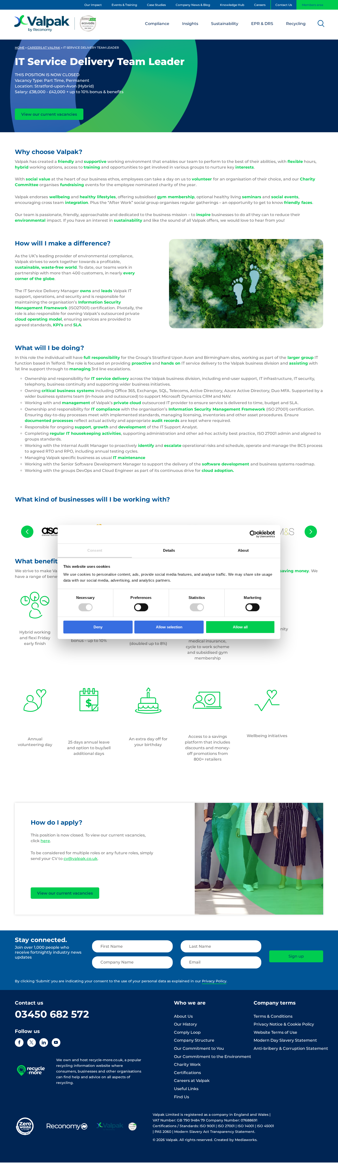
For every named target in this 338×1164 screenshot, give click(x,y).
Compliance (157, 24)
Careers (260, 5)
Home (19, 47)
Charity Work (187, 1064)
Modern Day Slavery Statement (285, 1040)
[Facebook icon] (19, 1042)
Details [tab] (169, 550)
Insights (190, 24)
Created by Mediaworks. (235, 1140)
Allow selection (169, 627)
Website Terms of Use (275, 1032)
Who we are (190, 1003)
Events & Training (124, 5)
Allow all (240, 627)
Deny (98, 627)
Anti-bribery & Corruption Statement (291, 1048)
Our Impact (93, 5)
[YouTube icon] (56, 1042)
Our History (185, 1024)
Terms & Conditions (273, 1016)
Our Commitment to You (199, 1048)
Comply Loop (187, 1032)
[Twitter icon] (31, 1042)
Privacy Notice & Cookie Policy (284, 1024)
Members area (312, 5)
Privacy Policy (214, 981)
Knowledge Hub (232, 5)
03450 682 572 (52, 1014)
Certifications (187, 1072)
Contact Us (283, 5)
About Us (183, 1016)
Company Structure (194, 1040)
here (45, 840)
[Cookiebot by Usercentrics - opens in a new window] (253, 534)
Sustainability (224, 24)
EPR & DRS (262, 24)
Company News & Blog (193, 5)
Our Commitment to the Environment (212, 1056)
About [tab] (243, 550)
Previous (27, 532)
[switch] (141, 607)
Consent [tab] (94, 550)
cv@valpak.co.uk (80, 858)
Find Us (181, 1097)
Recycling (296, 24)
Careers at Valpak (43, 47)
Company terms (275, 1003)
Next (311, 532)
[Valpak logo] (55, 23)
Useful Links (186, 1088)
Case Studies (156, 5)
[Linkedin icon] (43, 1042)
